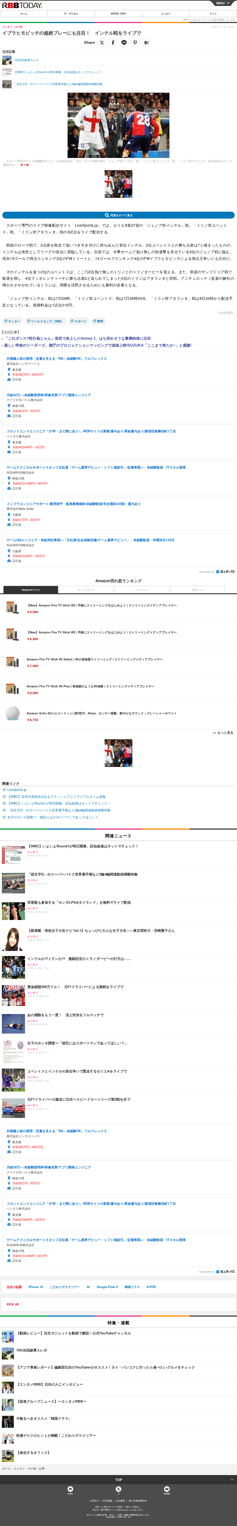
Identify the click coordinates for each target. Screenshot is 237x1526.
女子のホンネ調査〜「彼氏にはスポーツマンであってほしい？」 (54, 817)
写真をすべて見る (121, 215)
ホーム (23, 13)
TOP (118, 1479)
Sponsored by (206, 571)
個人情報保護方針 (138, 1500)
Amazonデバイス (31, 589)
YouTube (167, 1494)
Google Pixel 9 (107, 1287)
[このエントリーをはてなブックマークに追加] (146, 42)
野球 (100, 321)
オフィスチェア (86, 589)
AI (88, 1287)
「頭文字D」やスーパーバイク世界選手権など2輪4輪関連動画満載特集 (59, 810)
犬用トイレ (197, 589)
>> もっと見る (223, 732)
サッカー (14, 321)
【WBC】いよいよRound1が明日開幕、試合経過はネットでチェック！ (59, 803)
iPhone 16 (35, 1287)
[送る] (124, 42)
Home (70, 1494)
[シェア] (113, 42)
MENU (220, 3)
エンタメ (165, 13)
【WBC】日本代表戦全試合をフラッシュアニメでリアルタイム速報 (56, 796)
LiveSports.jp (16, 789)
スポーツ (81, 321)
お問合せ (94, 1500)
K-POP (151, 1287)
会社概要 (120, 1500)
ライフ (213, 13)
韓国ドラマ (132, 1287)
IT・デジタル (71, 13)
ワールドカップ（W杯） (47, 321)
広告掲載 (107, 1500)
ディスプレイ (142, 589)
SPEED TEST (118, 13)
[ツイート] (101, 42)
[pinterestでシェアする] (135, 42)
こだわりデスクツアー (65, 1287)
